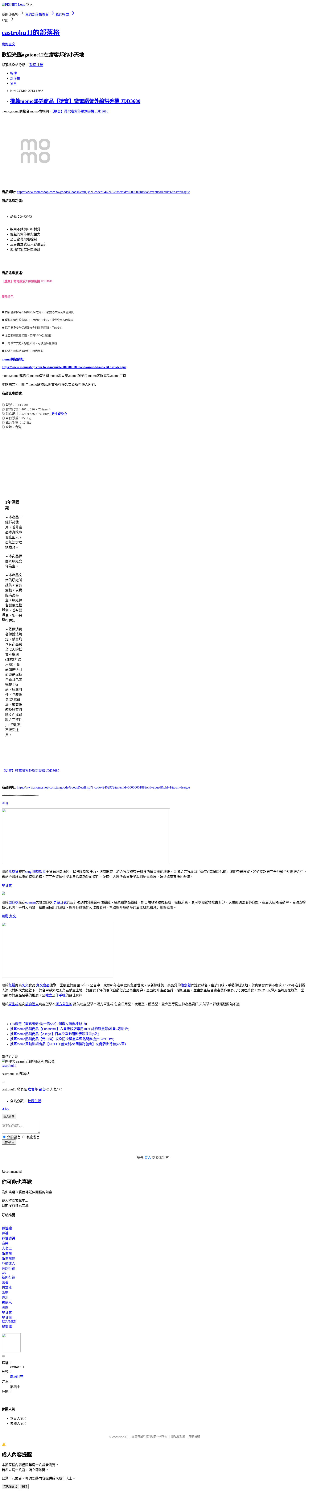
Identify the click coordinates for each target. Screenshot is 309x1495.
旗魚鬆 (186, 985)
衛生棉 (13, 1004)
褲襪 (5, 1233)
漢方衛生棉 (63, 1004)
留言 (42, 1089)
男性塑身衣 (59, 413)
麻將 (5, 1243)
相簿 (13, 73)
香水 (5, 1297)
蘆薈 (5, 1282)
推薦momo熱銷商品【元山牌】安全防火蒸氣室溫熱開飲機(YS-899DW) (62, 1039)
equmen (30, 902)
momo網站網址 (13, 359)
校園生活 (34, 1101)
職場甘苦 (36, 65)
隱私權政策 (178, 1436)
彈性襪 (7, 1228)
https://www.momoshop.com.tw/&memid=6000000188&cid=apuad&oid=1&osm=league (64, 367)
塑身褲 (7, 1317)
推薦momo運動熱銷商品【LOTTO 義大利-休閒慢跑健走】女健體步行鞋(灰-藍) (68, 1044)
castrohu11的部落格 (31, 32)
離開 (24, 1486)
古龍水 (7, 1302)
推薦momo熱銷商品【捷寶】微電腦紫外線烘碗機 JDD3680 (75, 101)
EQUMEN (9, 1321)
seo (4, 1272)
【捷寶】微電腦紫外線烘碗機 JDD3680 (79, 111)
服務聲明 (194, 1436)
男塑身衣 (60, 902)
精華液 (7, 1287)
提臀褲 (7, 1326)
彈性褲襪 (8, 1238)
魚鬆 (5, 916)
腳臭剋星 (39, 871)
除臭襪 (13, 871)
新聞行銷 (8, 1277)
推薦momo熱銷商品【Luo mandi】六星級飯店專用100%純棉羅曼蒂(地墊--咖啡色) (69, 1029)
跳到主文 (8, 44)
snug (5, 802)
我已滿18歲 (10, 1486)
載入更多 (8, 1116)
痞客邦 (33, 1089)
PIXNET (123, 1436)
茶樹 (5, 1292)
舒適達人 (32, 1004)
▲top (5, 1108)
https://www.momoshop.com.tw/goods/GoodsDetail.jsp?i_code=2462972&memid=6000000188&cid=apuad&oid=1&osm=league (103, 192)
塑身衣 (7, 885)
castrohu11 (9, 1065)
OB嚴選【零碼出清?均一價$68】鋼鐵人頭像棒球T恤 (48, 1024)
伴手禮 (60, 995)
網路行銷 (8, 1268)
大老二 (7, 1248)
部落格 (15, 78)
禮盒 (48, 995)
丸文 (12, 916)
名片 (13, 83)
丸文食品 (43, 985)
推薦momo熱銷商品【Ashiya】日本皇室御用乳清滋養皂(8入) (54, 1034)
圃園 (5, 1307)
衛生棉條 (8, 1258)
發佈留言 (8, 1142)
